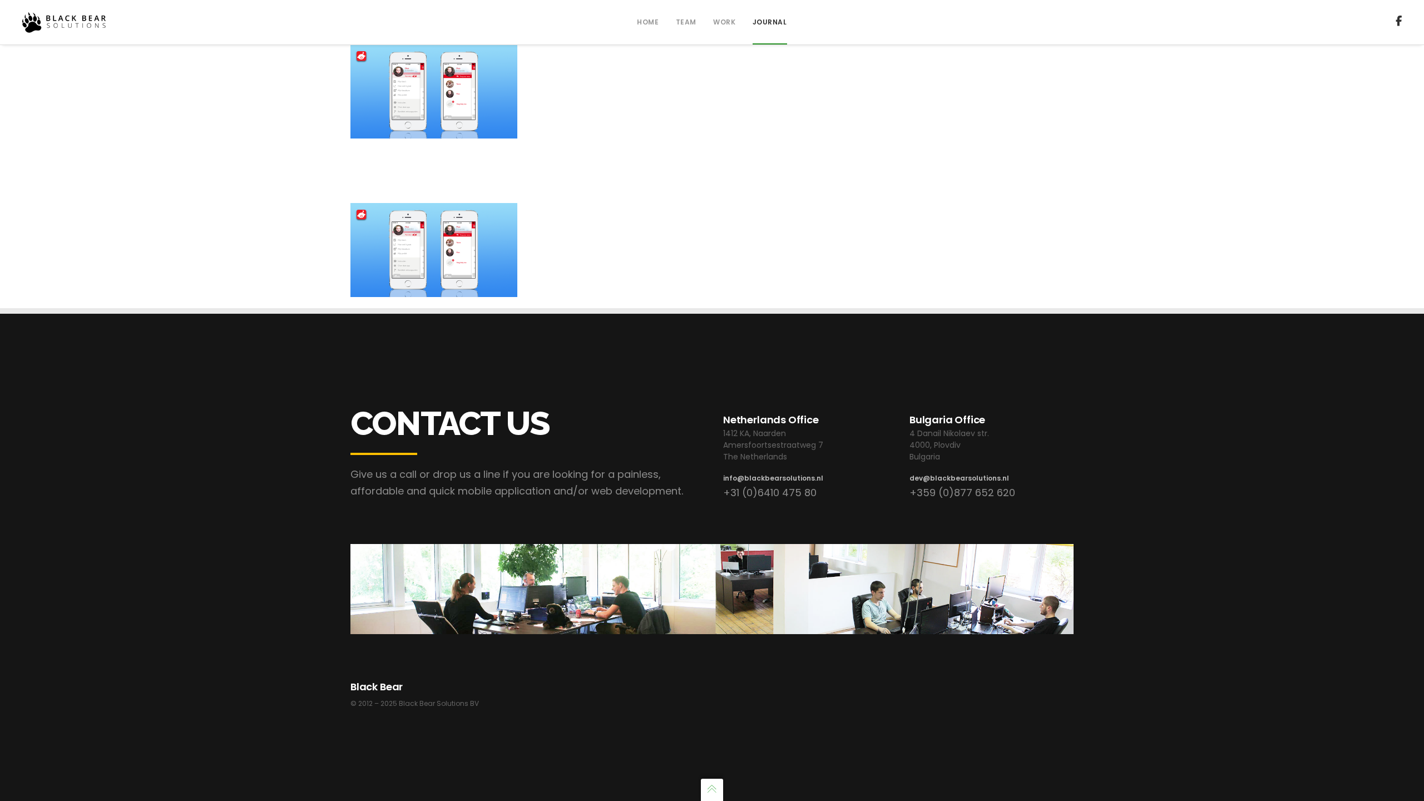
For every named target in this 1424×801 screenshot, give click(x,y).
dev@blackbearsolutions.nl (959, 478)
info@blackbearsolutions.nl (773, 478)
